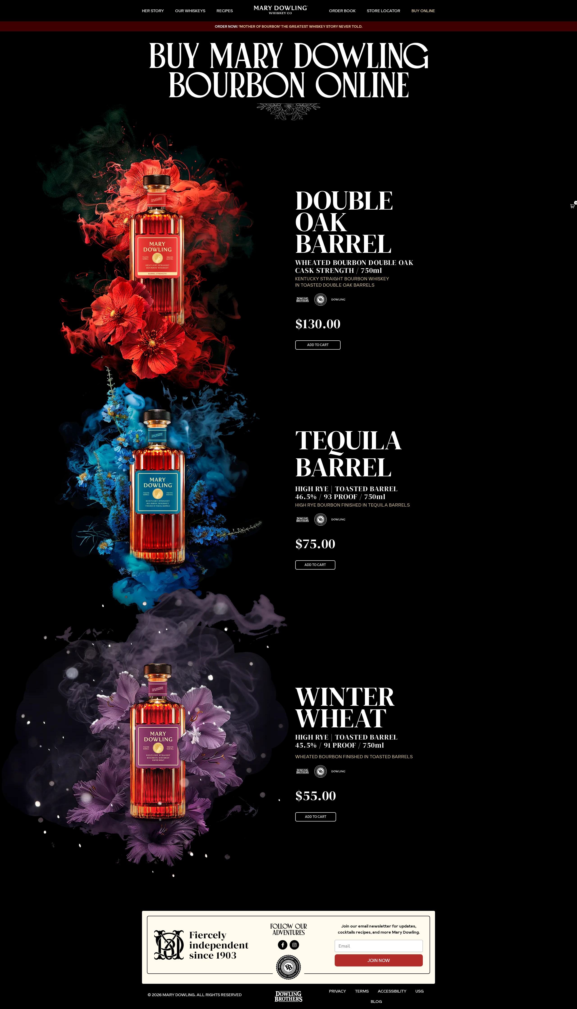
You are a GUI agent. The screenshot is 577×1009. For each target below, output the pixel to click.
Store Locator (383, 11)
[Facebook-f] (282, 945)
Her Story (153, 11)
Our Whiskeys (190, 11)
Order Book (342, 11)
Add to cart (318, 345)
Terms (362, 991)
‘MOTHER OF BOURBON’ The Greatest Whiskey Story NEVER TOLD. (300, 26)
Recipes (225, 11)
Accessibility (392, 991)
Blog (376, 1001)
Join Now (378, 960)
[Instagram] (294, 945)
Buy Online (423, 11)
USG (419, 991)
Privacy (337, 991)
